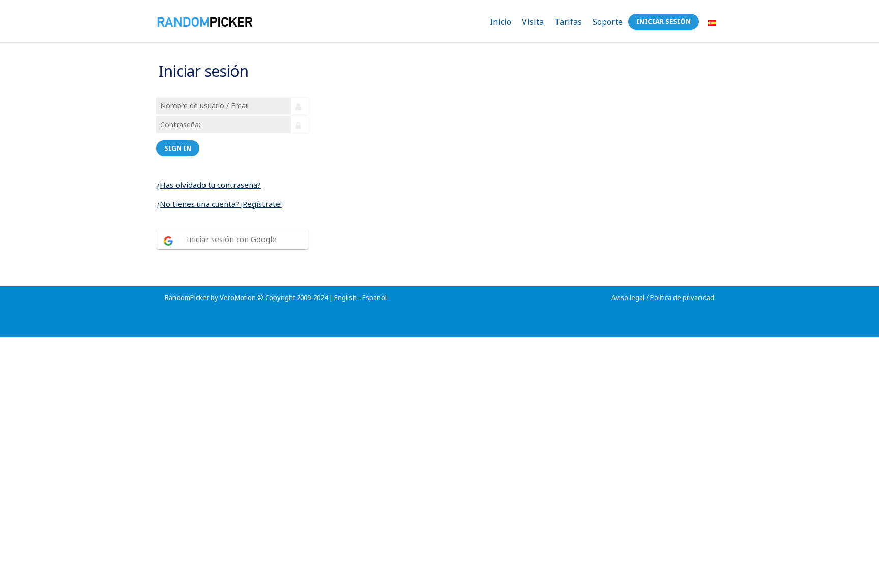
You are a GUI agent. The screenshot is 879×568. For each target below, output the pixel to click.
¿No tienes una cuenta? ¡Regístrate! (219, 204)
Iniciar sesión (663, 21)
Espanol (374, 297)
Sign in (177, 148)
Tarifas (568, 21)
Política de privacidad (682, 297)
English (345, 297)
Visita (533, 21)
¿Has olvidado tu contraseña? (208, 185)
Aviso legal (627, 297)
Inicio (500, 21)
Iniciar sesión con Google (232, 239)
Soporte (608, 21)
